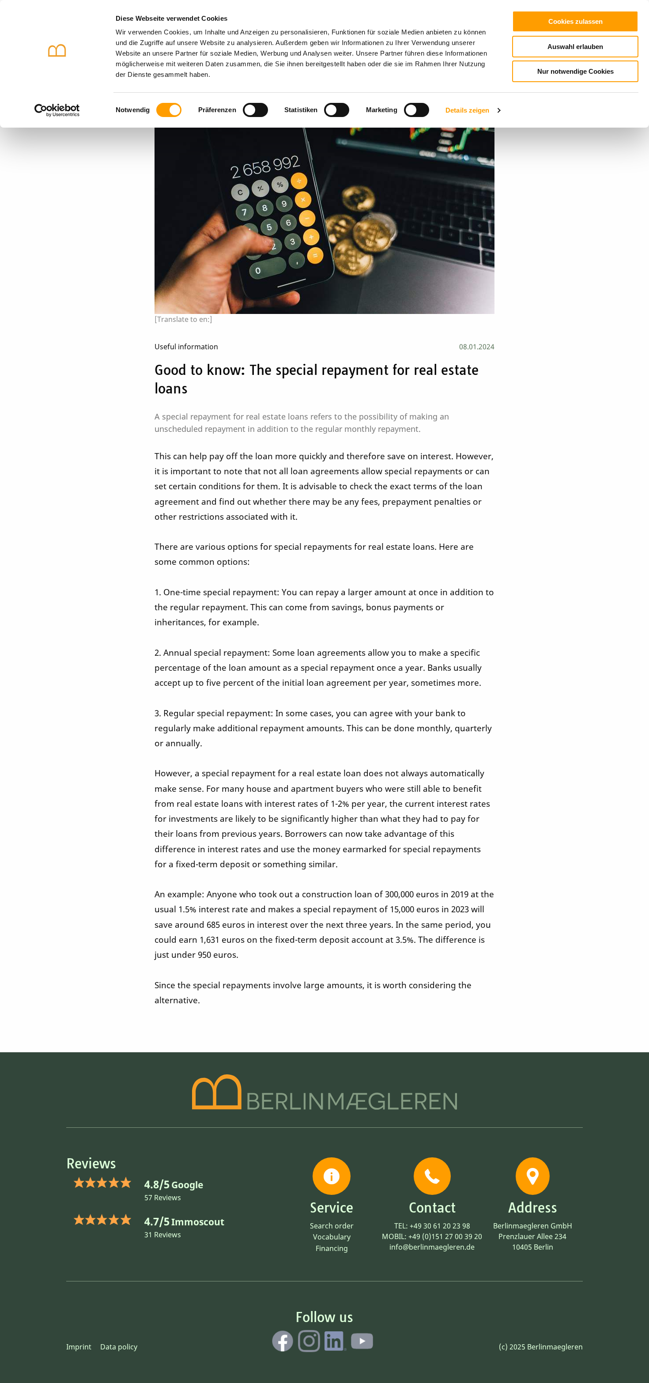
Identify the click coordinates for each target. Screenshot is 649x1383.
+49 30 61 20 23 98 (440, 1226)
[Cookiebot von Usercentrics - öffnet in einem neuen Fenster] (57, 110)
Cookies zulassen (575, 21)
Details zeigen (467, 110)
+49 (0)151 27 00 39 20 (445, 1236)
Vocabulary (332, 1237)
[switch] (255, 110)
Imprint (78, 1347)
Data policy (118, 1347)
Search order (332, 1226)
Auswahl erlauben (575, 46)
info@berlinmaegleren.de (432, 1247)
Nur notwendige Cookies (575, 71)
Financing (332, 1248)
